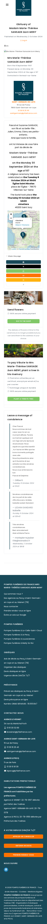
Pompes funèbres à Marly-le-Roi (18, 643)
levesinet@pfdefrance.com (19, 732)
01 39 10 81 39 (12, 766)
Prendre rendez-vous (23, 855)
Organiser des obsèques (15, 667)
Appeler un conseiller (23, 836)
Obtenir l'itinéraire (22, 225)
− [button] (11, 218)
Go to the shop (23, 321)
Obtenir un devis (24, 846)
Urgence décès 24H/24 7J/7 (17, 675)
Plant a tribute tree (23, 399)
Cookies (22, 891)
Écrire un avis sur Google (15, 615)
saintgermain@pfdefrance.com (23, 113)
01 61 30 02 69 (13, 727)
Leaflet (13, 249)
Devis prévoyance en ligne (16, 699)
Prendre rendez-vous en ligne (17, 610)
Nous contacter (11, 606)
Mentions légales (35, 891)
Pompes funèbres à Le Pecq (16, 634)
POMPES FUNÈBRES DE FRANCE (24, 887)
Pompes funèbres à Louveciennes (19, 639)
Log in (24, 40)
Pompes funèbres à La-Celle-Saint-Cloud (23, 630)
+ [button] (11, 214)
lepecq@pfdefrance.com (18, 770)
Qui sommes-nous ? (13, 594)
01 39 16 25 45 (23, 110)
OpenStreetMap (24, 249)
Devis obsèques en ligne (15, 671)
